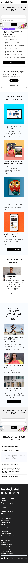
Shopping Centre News (7, 553)
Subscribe (24, 2)
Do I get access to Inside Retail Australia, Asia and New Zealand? (10, 445)
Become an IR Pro (5, 516)
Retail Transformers (6, 551)
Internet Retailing (5, 549)
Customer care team (6, 518)
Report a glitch (5, 520)
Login (18, 2)
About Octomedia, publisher (8, 535)
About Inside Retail (6, 533)
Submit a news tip (5, 522)
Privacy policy (4, 538)
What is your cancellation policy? (10, 464)
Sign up (14, 24)
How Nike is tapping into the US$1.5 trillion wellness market (13, 339)
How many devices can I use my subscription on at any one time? (10, 477)
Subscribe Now (14, 62)
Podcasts (3, 507)
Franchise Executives (6, 546)
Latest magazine (5, 505)
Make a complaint (5, 527)
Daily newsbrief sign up (7, 503)
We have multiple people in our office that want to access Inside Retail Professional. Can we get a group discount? (11, 470)
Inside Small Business (6, 544)
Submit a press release (6, 524)
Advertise (3, 514)
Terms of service (5, 540)
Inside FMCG (4, 542)
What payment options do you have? (11, 450)
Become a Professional (14, 249)
